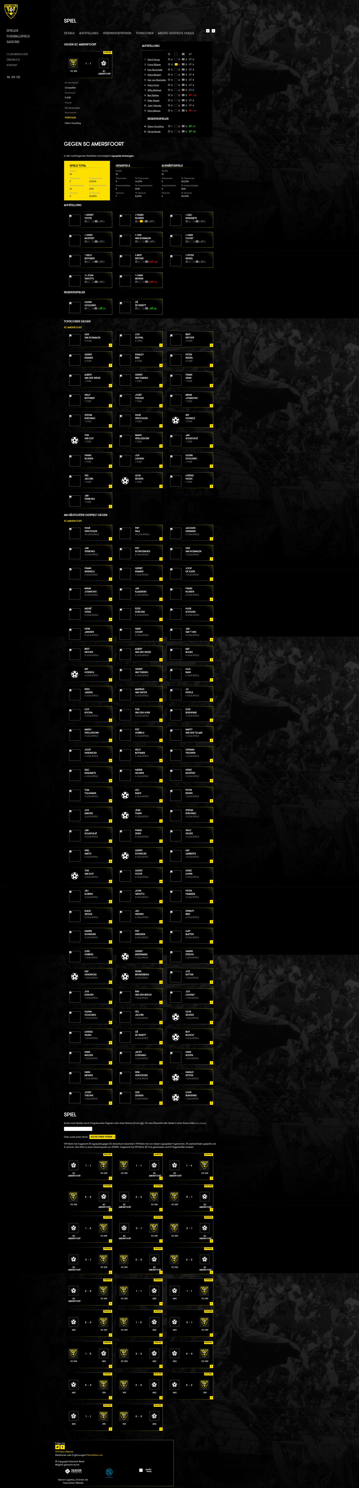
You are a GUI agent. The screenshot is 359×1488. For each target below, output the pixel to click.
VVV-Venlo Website (64, 1451)
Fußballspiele (18, 36)
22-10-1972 (208, 1280)
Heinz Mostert (154, 74)
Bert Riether (153, 95)
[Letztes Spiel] (208, 31)
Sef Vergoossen (72, 107)
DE (18, 77)
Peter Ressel (153, 100)
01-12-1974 (158, 1248)
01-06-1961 (107, 1374)
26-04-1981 (208, 1154)
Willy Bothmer (154, 90)
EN (13, 77)
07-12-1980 (107, 1186)
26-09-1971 (158, 1311)
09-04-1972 (107, 1311)
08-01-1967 (208, 1342)
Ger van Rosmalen (157, 80)
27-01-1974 (208, 1248)
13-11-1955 (208, 1374)
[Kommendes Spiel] (213, 31)
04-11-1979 (107, 1217)
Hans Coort (153, 85)
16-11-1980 (158, 1186)
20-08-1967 (107, 1342)
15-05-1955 (107, 1405)
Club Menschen (17, 54)
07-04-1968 (208, 1311)
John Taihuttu (154, 105)
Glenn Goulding (156, 126)
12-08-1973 (107, 1280)
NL (8, 77)
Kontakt (12, 65)
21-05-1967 (158, 1342)
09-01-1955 (158, 1405)
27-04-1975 (107, 1248)
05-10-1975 (208, 1217)
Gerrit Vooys (154, 59)
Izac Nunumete (155, 69)
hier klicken (200, 1123)
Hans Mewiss (154, 110)
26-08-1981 (158, 1154)
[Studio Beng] (145, 1471)
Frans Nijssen (154, 64)
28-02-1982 (107, 1154)
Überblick (13, 59)
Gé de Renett (154, 131)
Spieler (12, 31)
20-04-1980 (208, 1186)
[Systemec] (109, 1476)
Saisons (13, 42)
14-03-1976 (158, 1217)
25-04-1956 (158, 1374)
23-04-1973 (158, 1280)
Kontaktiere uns (95, 1455)
